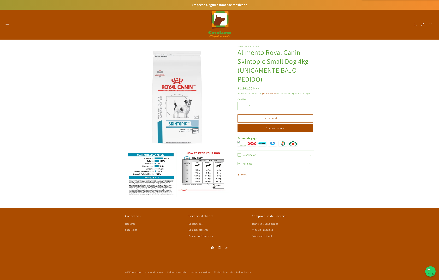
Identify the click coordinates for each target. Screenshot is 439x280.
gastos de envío (269, 93)
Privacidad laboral (262, 236)
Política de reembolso (177, 272)
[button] (7, 24)
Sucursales (131, 229)
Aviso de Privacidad (262, 229)
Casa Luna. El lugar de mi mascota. (148, 272)
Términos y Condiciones (265, 223)
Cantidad (242, 99)
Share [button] (244, 174)
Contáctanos (195, 223)
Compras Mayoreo (198, 229)
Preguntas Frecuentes (200, 236)
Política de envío (243, 272)
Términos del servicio (223, 272)
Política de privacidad (200, 272)
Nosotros (130, 223)
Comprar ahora (275, 128)
